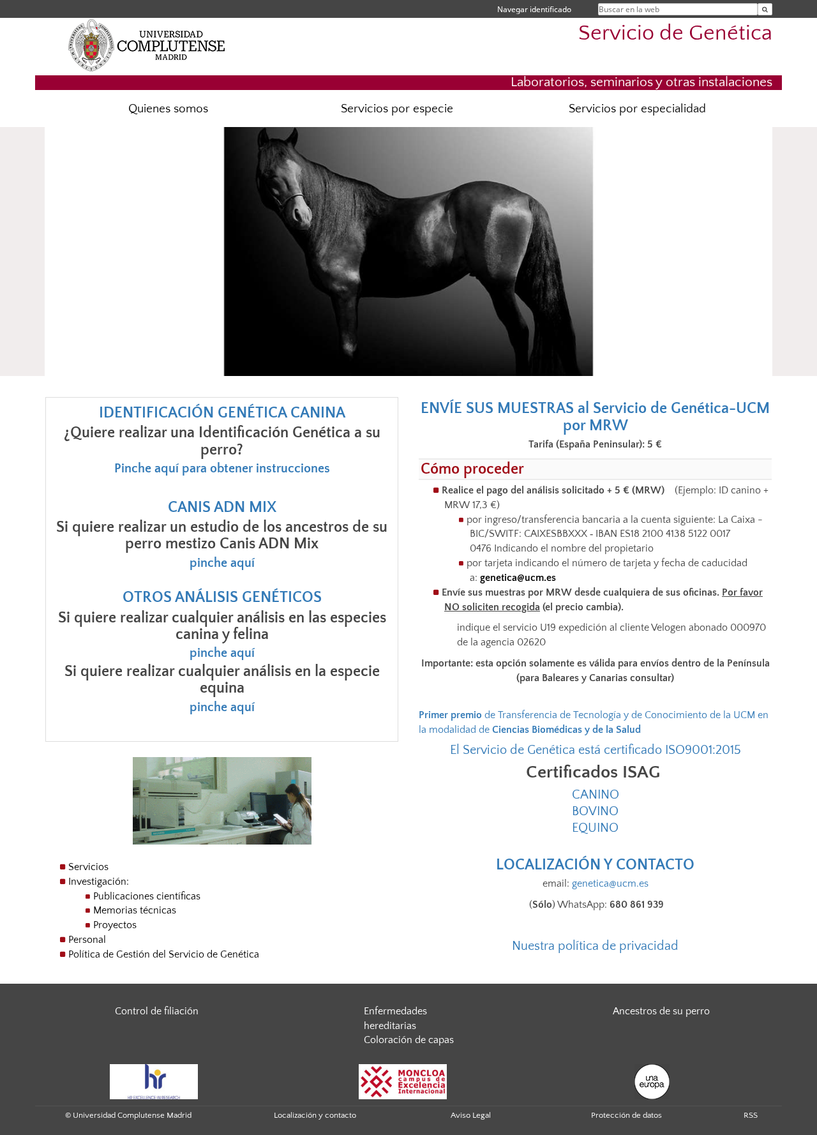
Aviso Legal (471, 1115)
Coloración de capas (409, 1040)
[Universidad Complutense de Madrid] (147, 44)
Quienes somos (168, 109)
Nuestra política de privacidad (595, 946)
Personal (87, 939)
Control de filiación (157, 1011)
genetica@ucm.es (518, 577)
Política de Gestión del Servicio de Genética (163, 954)
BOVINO (595, 811)
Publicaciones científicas (146, 896)
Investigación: (98, 881)
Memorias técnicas (134, 910)
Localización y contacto (315, 1115)
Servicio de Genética (675, 33)
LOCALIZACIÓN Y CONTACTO (595, 865)
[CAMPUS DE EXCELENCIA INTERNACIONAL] (403, 1080)
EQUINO (595, 828)
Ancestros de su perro (661, 1011)
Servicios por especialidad (637, 109)
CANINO (595, 795)
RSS (751, 1115)
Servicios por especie (397, 109)
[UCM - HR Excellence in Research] (154, 1080)
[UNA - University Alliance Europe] (652, 1080)
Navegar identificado (534, 9)
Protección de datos (626, 1115)
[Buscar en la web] (765, 9)
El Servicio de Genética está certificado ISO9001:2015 (595, 750)
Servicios (88, 867)
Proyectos (115, 925)
